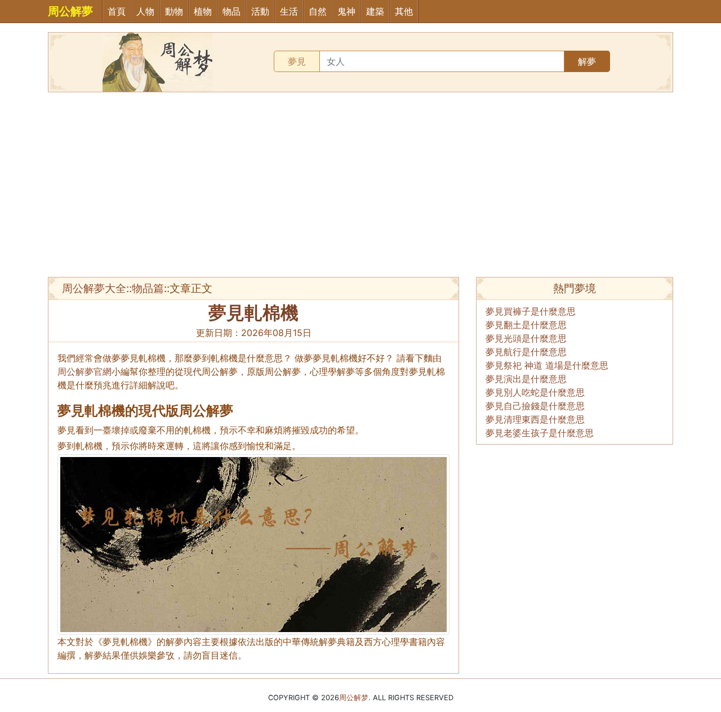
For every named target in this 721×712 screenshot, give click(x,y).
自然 (318, 11)
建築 (375, 11)
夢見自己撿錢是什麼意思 (535, 405)
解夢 (587, 61)
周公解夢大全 (94, 288)
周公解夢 (70, 11)
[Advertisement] (360, 184)
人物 (145, 11)
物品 (231, 11)
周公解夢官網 (84, 371)
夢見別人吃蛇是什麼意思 (535, 392)
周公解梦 (353, 697)
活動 (260, 11)
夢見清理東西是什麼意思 (535, 419)
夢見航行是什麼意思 (526, 351)
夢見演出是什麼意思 (526, 378)
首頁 (117, 11)
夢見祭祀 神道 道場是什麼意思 (547, 365)
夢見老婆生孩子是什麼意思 (540, 432)
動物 (174, 11)
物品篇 (148, 288)
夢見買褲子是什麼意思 (531, 311)
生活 (289, 11)
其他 (404, 11)
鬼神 (346, 11)
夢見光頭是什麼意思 (526, 338)
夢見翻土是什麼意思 (526, 324)
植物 (203, 11)
